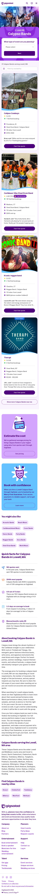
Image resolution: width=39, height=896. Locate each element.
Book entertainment (10, 843)
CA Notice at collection (10, 884)
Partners (5, 834)
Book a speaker (8, 846)
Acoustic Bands (8, 522)
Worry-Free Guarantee (13, 494)
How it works (26, 828)
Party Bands (20, 534)
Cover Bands (28, 528)
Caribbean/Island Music (11, 528)
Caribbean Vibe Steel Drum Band (18, 193)
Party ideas (25, 831)
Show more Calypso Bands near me (19, 402)
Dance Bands (7, 534)
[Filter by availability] (21, 69)
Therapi (7, 357)
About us (5, 828)
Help (22, 843)
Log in (23, 848)
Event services (26, 863)
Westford (16, 796)
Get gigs (5, 863)
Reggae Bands (8, 540)
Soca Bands (21, 540)
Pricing (4, 865)
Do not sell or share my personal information (18, 886)
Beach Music (22, 522)
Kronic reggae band (13, 276)
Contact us (25, 846)
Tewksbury (28, 790)
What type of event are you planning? (19, 42)
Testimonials (7, 868)
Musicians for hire (9, 848)
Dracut (5, 790)
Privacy (11, 881)
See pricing (19, 454)
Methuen (26, 796)
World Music (24, 545)
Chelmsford (16, 790)
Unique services (27, 865)
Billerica (6, 796)
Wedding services (28, 868)
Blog (3, 831)
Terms (4, 881)
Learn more (20, 505)
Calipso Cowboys (11, 113)
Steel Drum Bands (9, 545)
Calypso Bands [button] (19, 34)
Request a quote (27, 834)
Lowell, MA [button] (20, 30)
